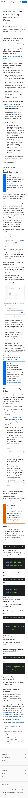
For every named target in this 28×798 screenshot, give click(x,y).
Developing (18, 31)
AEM (14, 11)
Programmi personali (17, 112)
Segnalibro (7, 26)
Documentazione (7, 11)
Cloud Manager (12, 31)
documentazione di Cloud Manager (14, 716)
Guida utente (20, 11)
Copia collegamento (14, 26)
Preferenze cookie (19, 789)
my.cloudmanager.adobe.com (12, 106)
